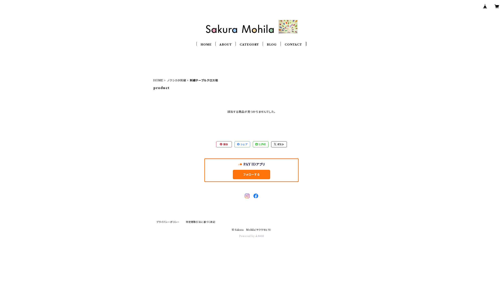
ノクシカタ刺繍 (176, 80)
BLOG (272, 44)
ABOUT (225, 44)
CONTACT (293, 44)
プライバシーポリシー (168, 222)
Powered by (247, 236)
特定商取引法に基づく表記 (200, 222)
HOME (206, 44)
